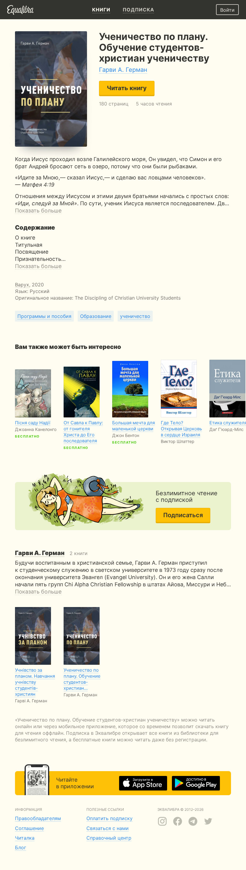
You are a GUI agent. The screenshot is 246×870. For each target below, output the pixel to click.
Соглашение (29, 828)
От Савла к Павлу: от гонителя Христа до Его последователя (83, 432)
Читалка (24, 838)
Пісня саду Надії (32, 423)
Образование (95, 316)
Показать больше (38, 210)
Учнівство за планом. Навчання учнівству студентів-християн (35, 682)
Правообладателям (38, 818)
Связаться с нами (107, 828)
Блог (20, 847)
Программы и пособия (44, 316)
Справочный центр (108, 838)
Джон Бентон (125, 435)
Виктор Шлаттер (177, 441)
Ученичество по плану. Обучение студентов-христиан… (82, 679)
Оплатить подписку (109, 818)
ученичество (135, 316)
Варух (22, 285)
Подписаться (183, 515)
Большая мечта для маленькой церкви (133, 426)
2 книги (51, 553)
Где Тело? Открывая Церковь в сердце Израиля (181, 429)
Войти (227, 10)
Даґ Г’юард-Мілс (226, 429)
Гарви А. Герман (123, 69)
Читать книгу (127, 88)
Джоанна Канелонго (35, 429)
